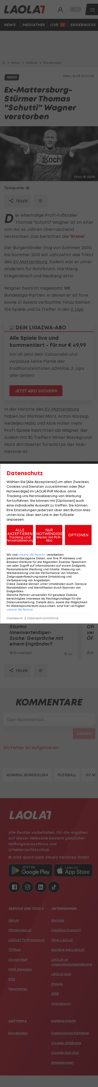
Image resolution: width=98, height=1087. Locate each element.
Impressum (15, 618)
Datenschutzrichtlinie (43, 618)
